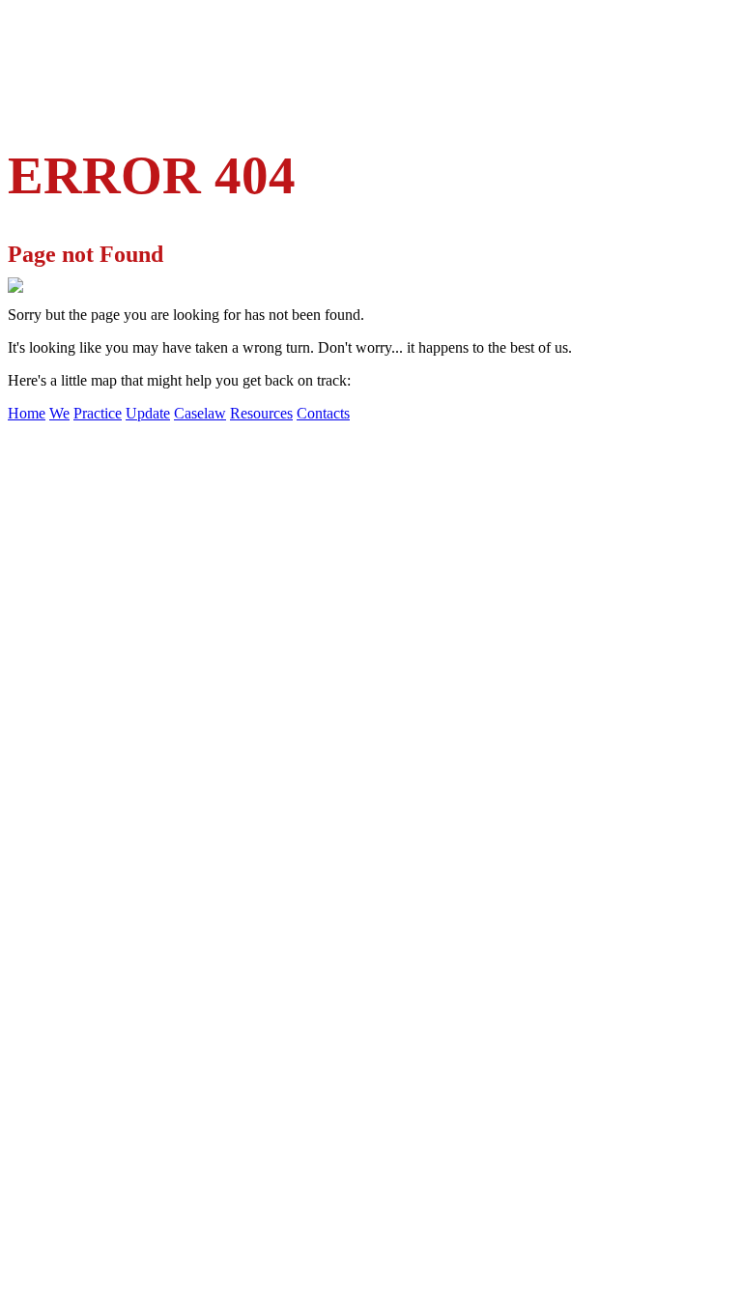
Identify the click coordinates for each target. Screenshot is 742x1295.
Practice (97, 413)
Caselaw (200, 413)
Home (26, 413)
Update (148, 413)
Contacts (323, 413)
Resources (261, 413)
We (59, 413)
